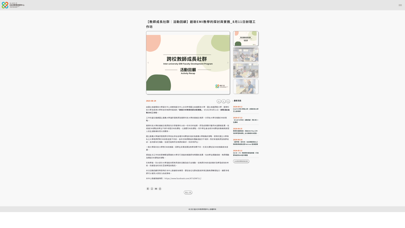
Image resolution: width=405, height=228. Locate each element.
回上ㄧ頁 (188, 192)
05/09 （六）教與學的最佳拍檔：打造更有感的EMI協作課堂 (246, 154)
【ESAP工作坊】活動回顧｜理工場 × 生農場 (245, 121)
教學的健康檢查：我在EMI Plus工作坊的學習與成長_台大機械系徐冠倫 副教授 (246, 132)
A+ (219, 101)
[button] (148, 62)
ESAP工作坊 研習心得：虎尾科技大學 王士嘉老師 (245, 110)
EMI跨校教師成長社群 (241, 161)
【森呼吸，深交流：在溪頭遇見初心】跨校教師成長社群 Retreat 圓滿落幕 (246, 143)
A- (223, 101)
